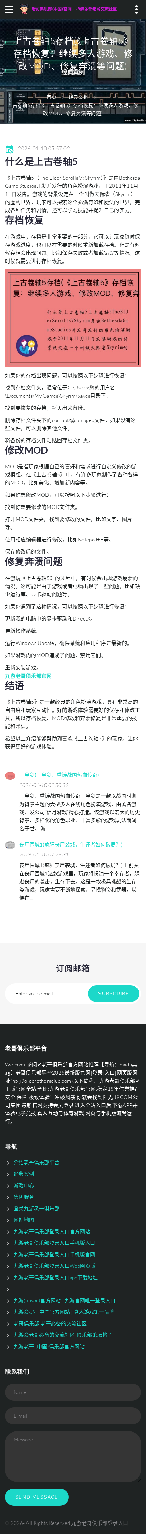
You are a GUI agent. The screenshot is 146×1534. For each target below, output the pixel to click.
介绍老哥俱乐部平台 (36, 1162)
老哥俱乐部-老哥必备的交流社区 (50, 1323)
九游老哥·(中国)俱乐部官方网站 (49, 1346)
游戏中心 (24, 1185)
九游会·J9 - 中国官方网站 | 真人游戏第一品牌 (64, 1312)
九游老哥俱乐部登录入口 (99, 1523)
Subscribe (113, 993)
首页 (52, 97)
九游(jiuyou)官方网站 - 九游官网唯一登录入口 (64, 1300)
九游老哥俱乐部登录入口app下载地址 (56, 1277)
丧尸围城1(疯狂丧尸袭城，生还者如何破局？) (71, 844)
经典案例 (79, 97)
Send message (36, 1497)
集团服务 (24, 1197)
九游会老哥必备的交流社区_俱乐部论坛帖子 (63, 1335)
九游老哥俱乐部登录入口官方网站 (52, 1231)
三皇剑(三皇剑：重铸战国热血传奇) (59, 775)
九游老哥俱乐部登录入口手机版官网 (54, 1254)
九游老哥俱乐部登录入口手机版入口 (54, 1243)
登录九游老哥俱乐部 (36, 1208)
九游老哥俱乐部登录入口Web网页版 (54, 1266)
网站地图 (24, 1220)
